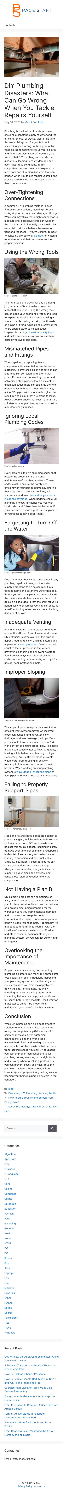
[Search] (52, 1128)
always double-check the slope (32, 771)
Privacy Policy (25, 1486)
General (9, 1228)
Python (8, 1302)
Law (6, 1278)
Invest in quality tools (41, 332)
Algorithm (10, 1154)
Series (8, 1307)
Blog (10, 1088)
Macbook (9, 1288)
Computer (10, 1193)
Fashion (9, 1213)
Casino (8, 1188)
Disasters (13, 1093)
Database (10, 1203)
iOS (6, 1253)
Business (9, 1169)
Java (7, 1268)
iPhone (8, 1258)
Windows (9, 1332)
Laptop (8, 1273)
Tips (6, 1322)
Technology (11, 1317)
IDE (6, 1248)
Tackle (52, 1093)
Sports (8, 1312)
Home (7, 1238)
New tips (9, 1293)
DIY (23, 1093)
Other (7, 1297)
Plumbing (31, 1093)
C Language (11, 1173)
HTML (8, 1243)
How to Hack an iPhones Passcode (25, 1374)
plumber (39, 235)
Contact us (39, 1486)
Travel (8, 1327)
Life (6, 1283)
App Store (10, 1159)
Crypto (8, 1198)
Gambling (10, 1223)
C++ (6, 1178)
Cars (7, 1183)
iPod (7, 1263)
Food (7, 1218)
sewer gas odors (28, 644)
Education (10, 1208)
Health (8, 1233)
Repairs (43, 1093)
